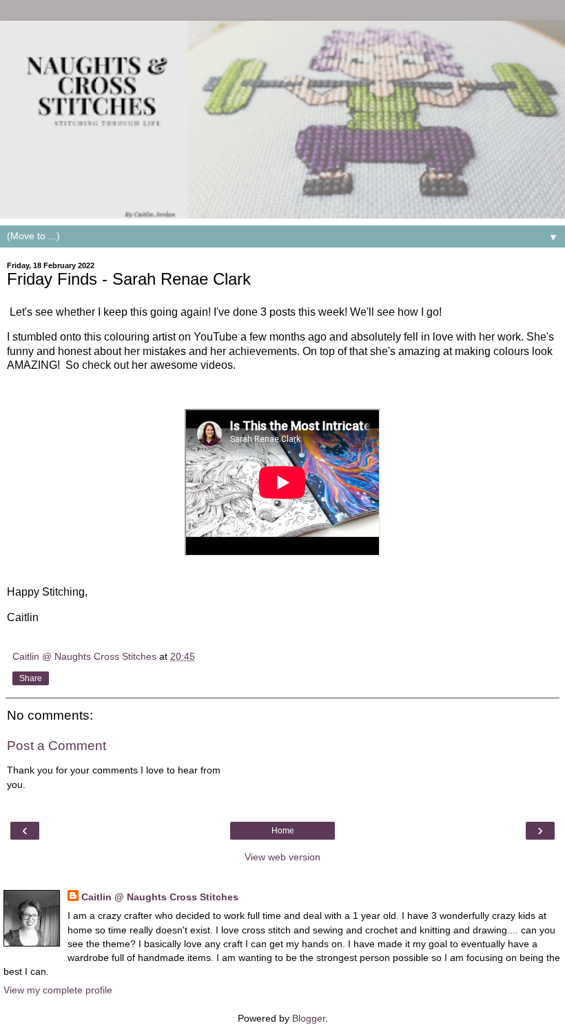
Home (282, 831)
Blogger (308, 1018)
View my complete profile (57, 989)
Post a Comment (56, 745)
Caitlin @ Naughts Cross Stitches (159, 896)
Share (30, 678)
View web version (282, 856)
